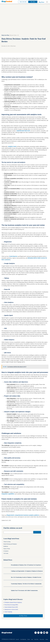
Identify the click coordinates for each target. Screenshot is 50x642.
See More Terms (23, 615)
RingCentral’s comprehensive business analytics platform (23, 515)
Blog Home (41, 2)
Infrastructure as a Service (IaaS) (11, 609)
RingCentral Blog (5, 35)
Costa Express (13, 256)
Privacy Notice (42, 639)
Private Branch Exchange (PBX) (11, 604)
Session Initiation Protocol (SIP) (11, 607)
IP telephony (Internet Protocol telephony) (13, 602)
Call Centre (6, 553)
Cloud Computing (8, 611)
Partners (28, 639)
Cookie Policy (36, 639)
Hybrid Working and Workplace (10, 544)
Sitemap (47, 639)
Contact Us (17, 639)
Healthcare (6, 546)
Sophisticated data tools (23, 130)
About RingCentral (23, 639)
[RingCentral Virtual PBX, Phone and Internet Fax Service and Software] (7, 1)
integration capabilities (8, 494)
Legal (32, 639)
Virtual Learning (7, 541)
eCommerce (6, 551)
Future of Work (7, 548)
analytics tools (12, 146)
